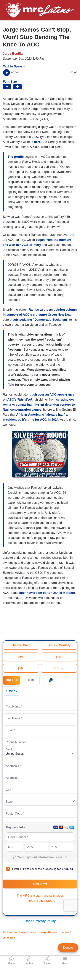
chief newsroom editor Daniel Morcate (46, 593)
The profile (16, 156)
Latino (64, 932)
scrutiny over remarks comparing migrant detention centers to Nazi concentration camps (39, 404)
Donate (68, 947)
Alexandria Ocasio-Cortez (19, 932)
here (37, 142)
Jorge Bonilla (13, 53)
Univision (9, 937)
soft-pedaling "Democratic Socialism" (40, 319)
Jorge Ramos (48, 932)
